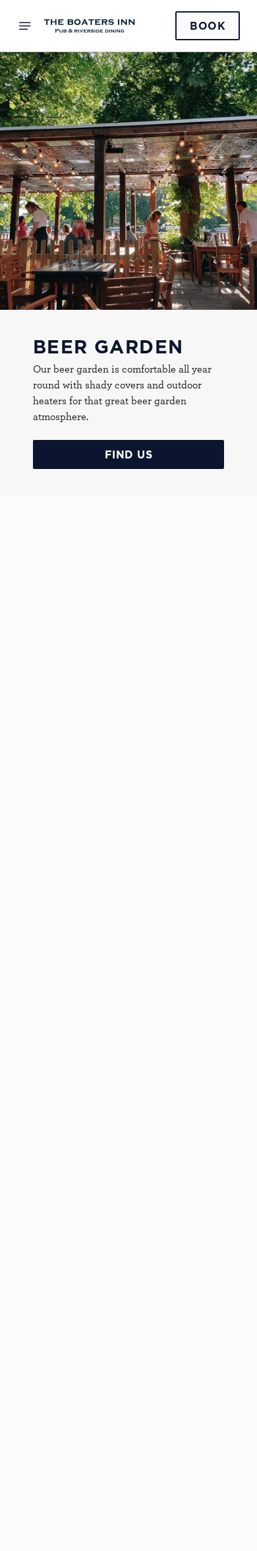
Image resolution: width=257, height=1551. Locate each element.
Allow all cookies (128, 971)
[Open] (25, 26)
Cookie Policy (71, 1485)
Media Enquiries (76, 1369)
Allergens (61, 1286)
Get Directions (53, 1182)
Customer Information (92, 1313)
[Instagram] (43, 1427)
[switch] (223, 794)
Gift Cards (62, 1238)
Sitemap (57, 1517)
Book (207, 25)
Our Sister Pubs (75, 1270)
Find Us (129, 454)
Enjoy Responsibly (81, 1337)
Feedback (60, 1254)
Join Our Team (73, 1353)
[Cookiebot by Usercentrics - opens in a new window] (185, 525)
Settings (197, 929)
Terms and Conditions (90, 1532)
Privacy (56, 1501)
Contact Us (64, 1384)
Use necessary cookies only (128, 1014)
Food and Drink (74, 1223)
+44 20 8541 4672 (57, 1067)
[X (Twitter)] (43, 1443)
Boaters (48, 1199)
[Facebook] (43, 1411)
